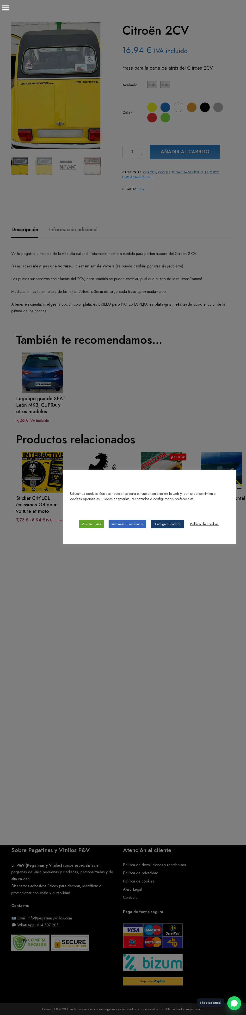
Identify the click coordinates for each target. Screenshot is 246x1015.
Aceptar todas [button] (91, 524)
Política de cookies (204, 523)
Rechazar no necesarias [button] (127, 524)
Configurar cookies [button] (167, 524)
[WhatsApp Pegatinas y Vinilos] (234, 1003)
